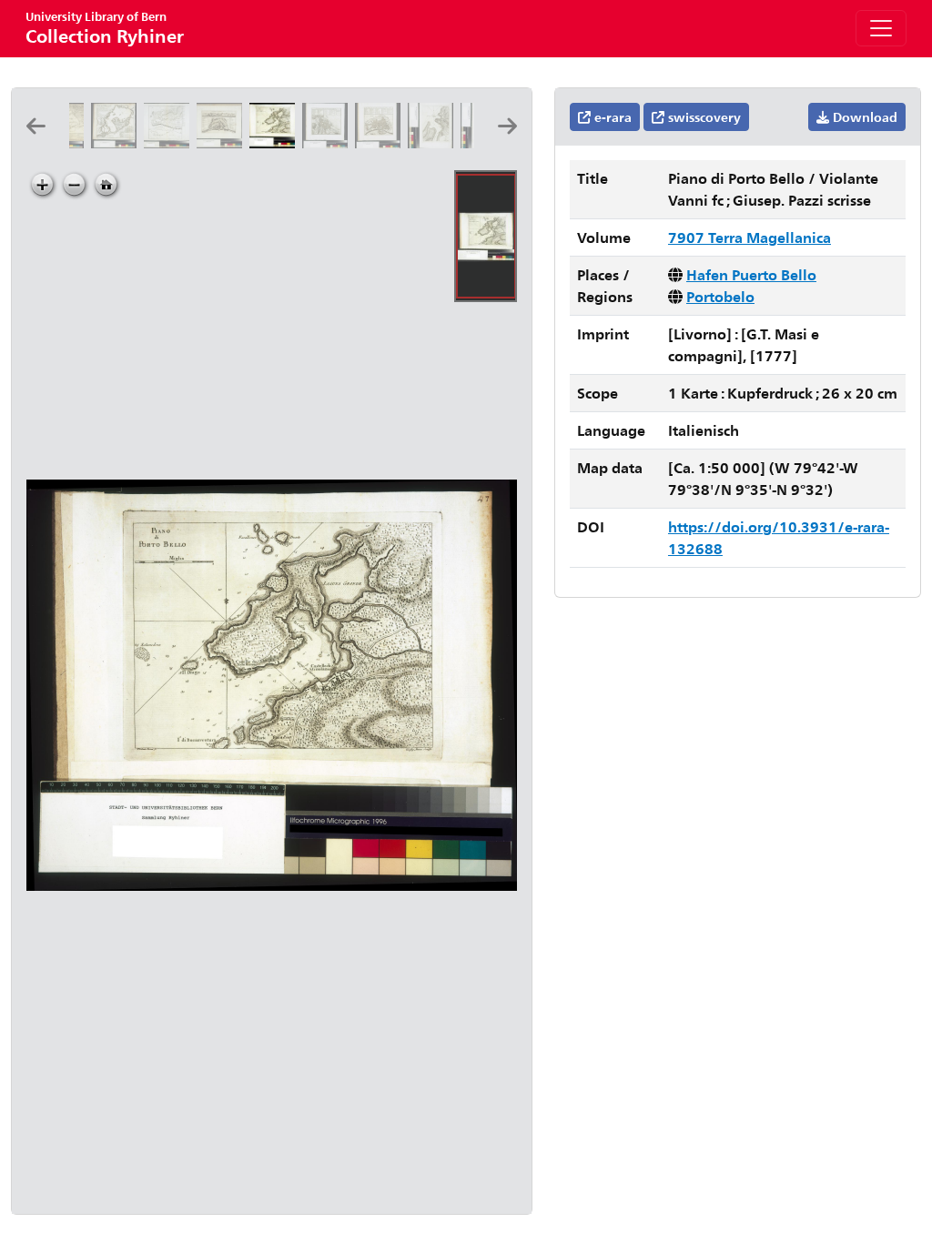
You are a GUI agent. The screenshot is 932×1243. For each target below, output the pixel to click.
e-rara (611, 117)
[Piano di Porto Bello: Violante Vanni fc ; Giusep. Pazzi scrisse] (275, 142)
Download (863, 117)
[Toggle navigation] (881, 28)
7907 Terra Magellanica (749, 237)
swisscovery (702, 117)
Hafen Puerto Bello (751, 274)
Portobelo (720, 296)
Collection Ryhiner (104, 27)
